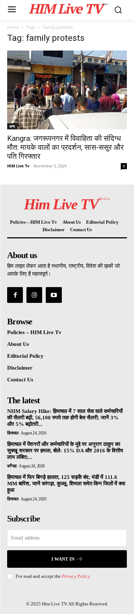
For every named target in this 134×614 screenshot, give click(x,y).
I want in (62, 559)
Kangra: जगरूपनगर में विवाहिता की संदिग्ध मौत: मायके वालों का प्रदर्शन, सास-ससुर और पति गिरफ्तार (65, 147)
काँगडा (12, 465)
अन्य (12, 126)
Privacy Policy (76, 576)
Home (13, 27)
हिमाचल (12, 432)
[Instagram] (34, 295)
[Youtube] (53, 295)
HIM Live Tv (18, 165)
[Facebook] (15, 295)
